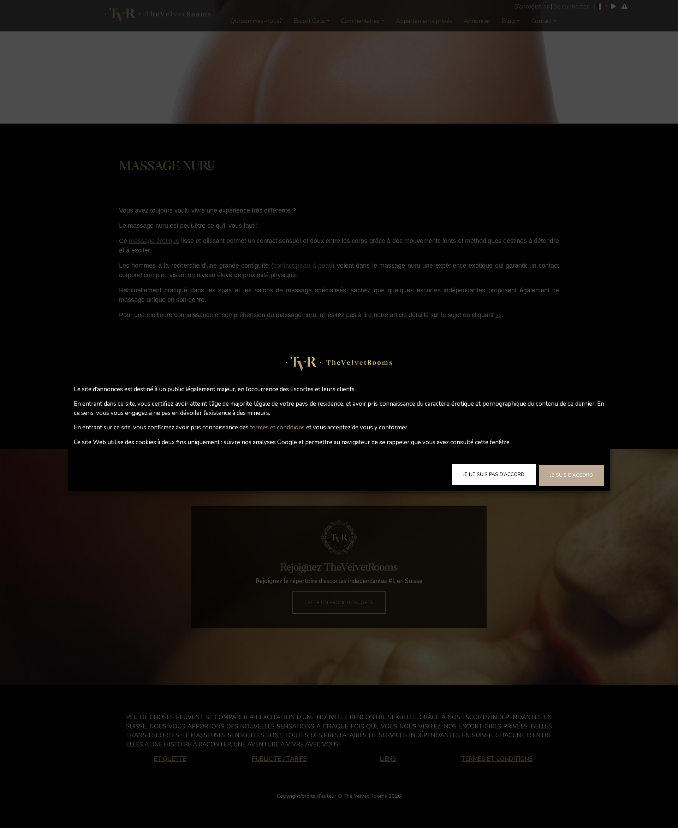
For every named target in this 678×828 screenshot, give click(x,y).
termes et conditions (277, 427)
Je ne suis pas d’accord (493, 474)
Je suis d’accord (571, 475)
